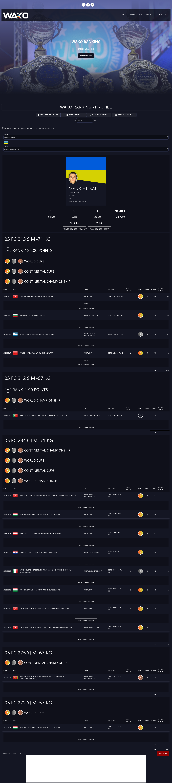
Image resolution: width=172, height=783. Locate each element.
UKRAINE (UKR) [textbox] (9, 137)
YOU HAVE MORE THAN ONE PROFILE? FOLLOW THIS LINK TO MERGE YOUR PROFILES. (29, 128)
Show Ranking (86, 56)
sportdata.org (161, 14)
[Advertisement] (86, 769)
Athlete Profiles (49, 115)
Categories (74, 115)
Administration (145, 14)
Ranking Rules (125, 115)
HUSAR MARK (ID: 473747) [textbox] (13, 149)
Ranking (132, 14)
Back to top (163, 753)
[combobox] (86, 137)
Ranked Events (100, 115)
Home (122, 14)
